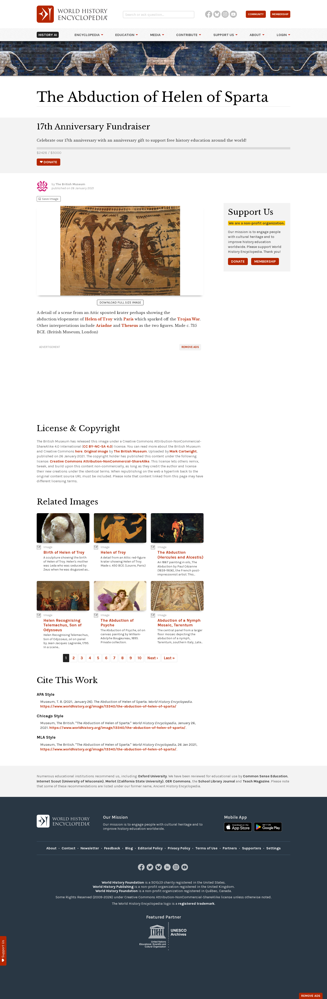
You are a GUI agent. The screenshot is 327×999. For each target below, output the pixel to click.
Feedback (112, 848)
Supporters (251, 848)
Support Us (223, 35)
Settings (273, 848)
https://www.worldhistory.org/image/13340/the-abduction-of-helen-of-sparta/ (108, 706)
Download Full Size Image (120, 302)
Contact (68, 848)
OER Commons (177, 781)
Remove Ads (190, 347)
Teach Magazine (256, 781)
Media (155, 35)
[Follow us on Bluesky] (159, 869)
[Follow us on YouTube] (185, 869)
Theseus (129, 325)
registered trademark (196, 903)
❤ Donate (48, 162)
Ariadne (104, 325)
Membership (265, 261)
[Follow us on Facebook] (142, 869)
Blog (129, 848)
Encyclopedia (87, 35)
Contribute (187, 35)
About (255, 35)
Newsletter (90, 848)
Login (282, 35)
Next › (152, 658)
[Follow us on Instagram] (176, 869)
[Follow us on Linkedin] (168, 869)
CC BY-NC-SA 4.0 (97, 446)
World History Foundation (123, 882)
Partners (230, 848)
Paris (128, 319)
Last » (169, 658)
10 (139, 658)
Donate (238, 261)
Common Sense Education (265, 776)
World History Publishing (113, 886)
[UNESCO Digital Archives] (163, 936)
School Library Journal (216, 781)
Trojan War (188, 319)
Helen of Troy (99, 319)
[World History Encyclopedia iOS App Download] (238, 827)
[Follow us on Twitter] (150, 869)
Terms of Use (206, 848)
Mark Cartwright (183, 451)
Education (124, 35)
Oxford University (152, 776)
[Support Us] (3, 951)
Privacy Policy (179, 848)
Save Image (48, 199)
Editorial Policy (150, 848)
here (79, 451)
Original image (96, 451)
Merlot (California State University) (134, 781)
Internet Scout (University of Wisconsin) (70, 781)
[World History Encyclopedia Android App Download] (268, 827)
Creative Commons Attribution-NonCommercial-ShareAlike (99, 461)
